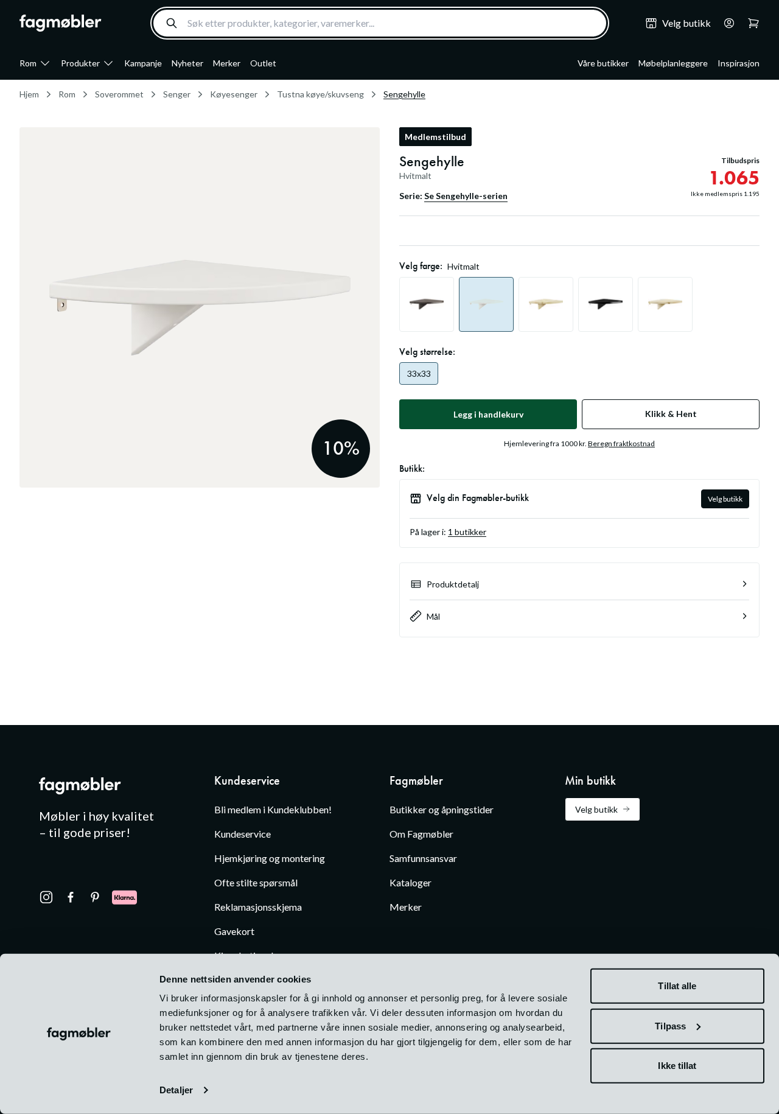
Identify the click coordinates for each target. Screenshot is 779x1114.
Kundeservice (242, 833)
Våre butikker (603, 63)
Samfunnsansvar (423, 858)
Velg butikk (725, 498)
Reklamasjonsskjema (258, 907)
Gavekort (234, 931)
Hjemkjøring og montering (269, 858)
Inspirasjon (739, 63)
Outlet (263, 63)
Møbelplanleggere (673, 63)
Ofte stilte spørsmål (256, 882)
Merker (226, 63)
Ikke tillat (677, 1065)
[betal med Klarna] (124, 897)
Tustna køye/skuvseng (320, 94)
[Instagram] (46, 897)
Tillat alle (677, 986)
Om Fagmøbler (421, 833)
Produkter (80, 63)
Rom (28, 63)
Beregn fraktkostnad (621, 443)
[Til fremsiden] (60, 23)
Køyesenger (233, 94)
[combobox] (379, 23)
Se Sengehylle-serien (466, 196)
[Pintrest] (95, 897)
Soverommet (119, 94)
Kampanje (143, 63)
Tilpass (670, 1025)
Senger (176, 94)
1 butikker (467, 532)
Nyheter (187, 63)
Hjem (29, 94)
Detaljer (176, 1090)
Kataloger (410, 882)
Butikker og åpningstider (442, 809)
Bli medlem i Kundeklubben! (273, 809)
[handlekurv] (725, 23)
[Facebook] (70, 897)
